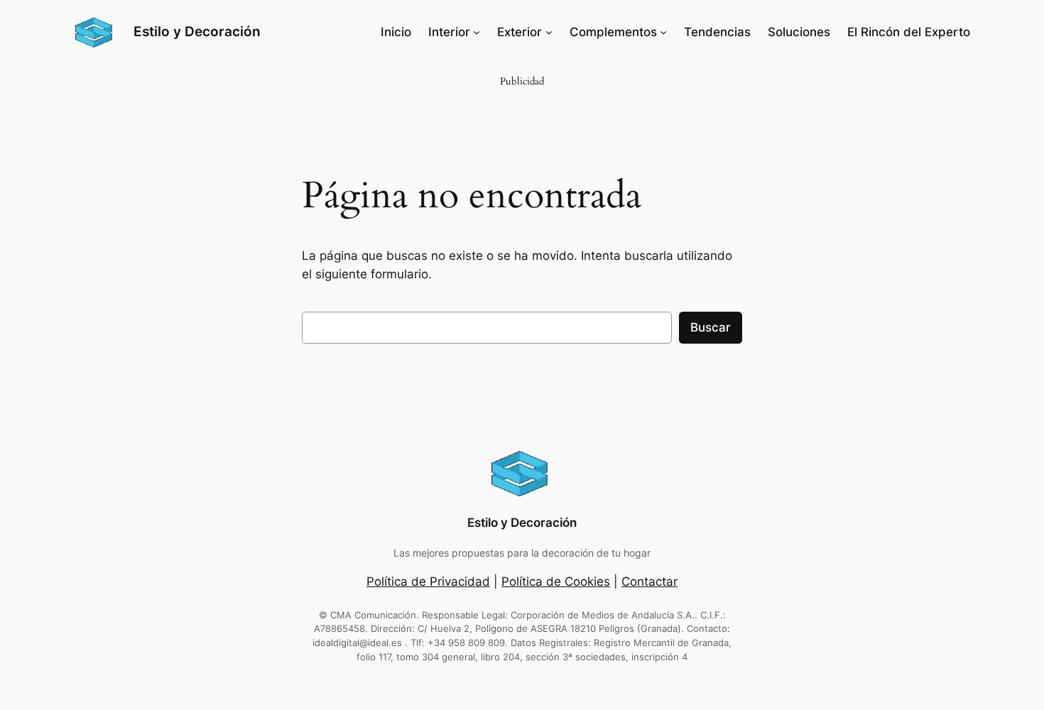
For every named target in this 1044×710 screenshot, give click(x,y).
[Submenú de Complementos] (663, 32)
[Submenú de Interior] (476, 32)
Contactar (649, 581)
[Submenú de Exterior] (549, 32)
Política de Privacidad (428, 581)
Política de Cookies (555, 581)
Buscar (710, 327)
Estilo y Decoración (197, 31)
